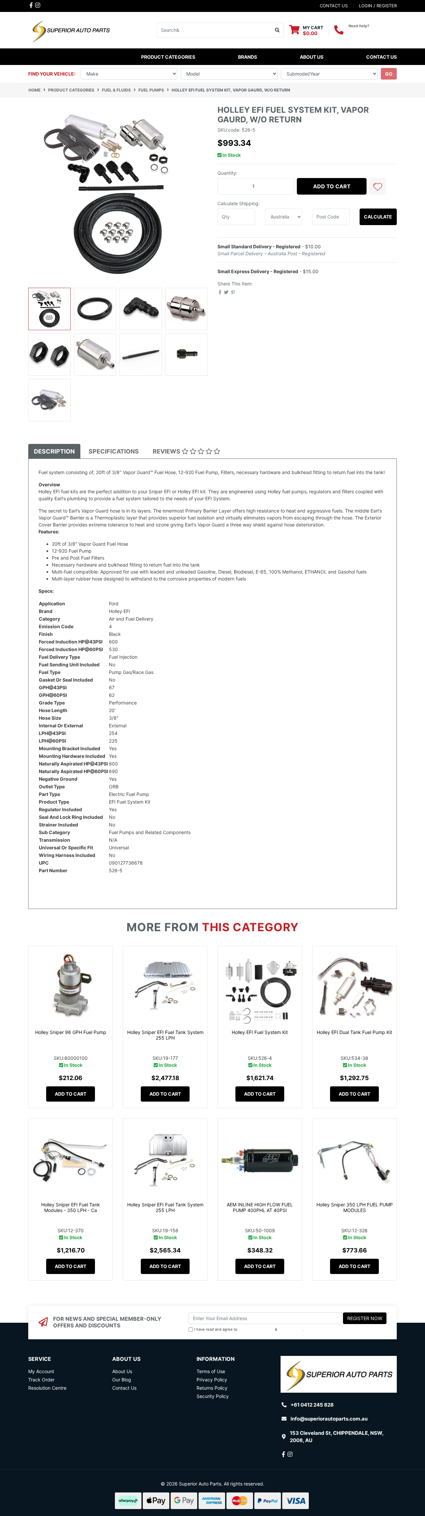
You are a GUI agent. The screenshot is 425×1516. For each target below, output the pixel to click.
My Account (41, 1371)
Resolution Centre (47, 1388)
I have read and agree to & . (249, 1329)
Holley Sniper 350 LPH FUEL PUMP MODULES (354, 1207)
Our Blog (121, 1379)
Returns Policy (212, 1388)
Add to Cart (332, 186)
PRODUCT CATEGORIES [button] (168, 57)
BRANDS (247, 57)
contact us (334, 5)
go (388, 74)
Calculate (378, 216)
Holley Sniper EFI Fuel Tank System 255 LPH (165, 1035)
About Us (311, 57)
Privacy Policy (291, 1329)
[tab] (54, 451)
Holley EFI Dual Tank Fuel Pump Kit (354, 1032)
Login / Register (378, 5)
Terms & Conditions (256, 1329)
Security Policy (213, 1396)
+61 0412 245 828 (373, 32)
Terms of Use (211, 1371)
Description (54, 451)
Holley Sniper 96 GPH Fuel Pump (70, 1032)
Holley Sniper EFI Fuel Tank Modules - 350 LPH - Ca (70, 1207)
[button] (377, 186)
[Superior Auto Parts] (70, 29)
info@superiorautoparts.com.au (329, 1419)
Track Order (41, 1379)
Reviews (167, 451)
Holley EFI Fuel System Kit (260, 1032)
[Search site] (277, 30)
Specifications (114, 451)
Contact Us (381, 57)
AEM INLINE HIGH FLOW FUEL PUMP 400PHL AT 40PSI (260, 1207)
